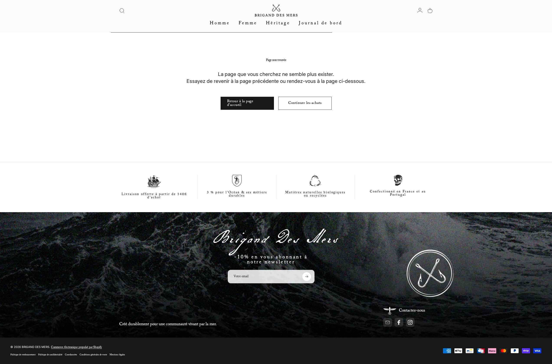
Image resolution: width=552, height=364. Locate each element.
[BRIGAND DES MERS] (276, 242)
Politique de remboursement (23, 355)
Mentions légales (117, 355)
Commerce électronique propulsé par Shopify (76, 347)
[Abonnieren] (306, 276)
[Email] (387, 322)
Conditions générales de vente (93, 355)
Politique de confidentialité (50, 355)
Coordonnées (71, 355)
